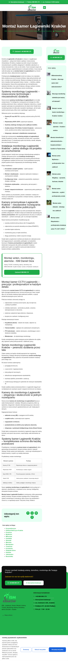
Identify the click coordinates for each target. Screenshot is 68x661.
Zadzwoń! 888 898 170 (22, 272)
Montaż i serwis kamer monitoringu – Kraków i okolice (58, 112)
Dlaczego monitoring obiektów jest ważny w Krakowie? (58, 97)
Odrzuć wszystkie (40, 649)
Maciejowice (9, 544)
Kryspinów (9, 548)
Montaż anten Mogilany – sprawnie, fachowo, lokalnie (58, 177)
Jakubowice (9, 554)
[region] (34, 648)
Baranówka (9, 556)
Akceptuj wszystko (57, 649)
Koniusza (9, 532)
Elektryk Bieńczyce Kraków (14, 530)
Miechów (8, 542)
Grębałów (9, 538)
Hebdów (8, 552)
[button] (44, 7)
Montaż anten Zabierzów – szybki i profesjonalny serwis (58, 192)
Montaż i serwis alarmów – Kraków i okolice (59, 126)
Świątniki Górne (11, 550)
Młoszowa (9, 536)
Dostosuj (26, 649)
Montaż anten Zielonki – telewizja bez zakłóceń (58, 206)
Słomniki (8, 540)
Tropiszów (9, 546)
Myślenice (9, 534)
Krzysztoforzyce (11, 528)
